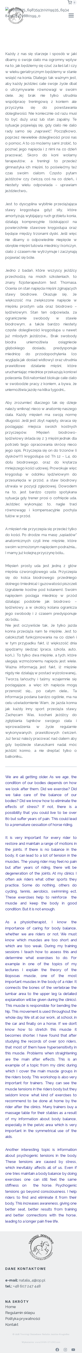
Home (10, 1307)
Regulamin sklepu (20, 1312)
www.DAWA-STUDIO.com (47, 1342)
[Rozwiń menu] (71, 15)
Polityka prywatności (22, 1318)
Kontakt (11, 1324)
